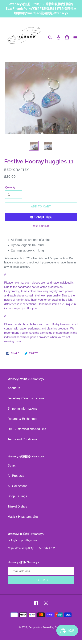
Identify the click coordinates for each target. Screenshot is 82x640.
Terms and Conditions (22, 439)
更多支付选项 (41, 226)
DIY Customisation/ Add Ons (27, 429)
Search (12, 465)
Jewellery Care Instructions (26, 398)
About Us (14, 388)
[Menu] (75, 37)
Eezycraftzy (35, 627)
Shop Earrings (17, 496)
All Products (16, 475)
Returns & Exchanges (22, 418)
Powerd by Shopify (53, 627)
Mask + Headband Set (23, 516)
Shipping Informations (22, 408)
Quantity (10, 187)
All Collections (17, 486)
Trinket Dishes (17, 506)
